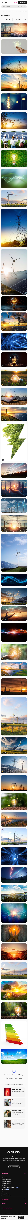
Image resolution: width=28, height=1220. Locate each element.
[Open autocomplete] (3, 6)
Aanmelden (23, 2)
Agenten (5, 1189)
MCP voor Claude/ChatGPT (10, 1187)
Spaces (3, 1176)
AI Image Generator (6, 1179)
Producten (5, 1173)
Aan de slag (5, 1199)
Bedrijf (3, 1203)
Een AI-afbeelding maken (8, 11)
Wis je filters (18, 1078)
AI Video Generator (6, 1181)
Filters (19, 19)
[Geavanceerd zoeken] (25, 19)
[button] (14, 1166)
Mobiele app (5, 1193)
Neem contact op (7, 1208)
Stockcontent (5, 1185)
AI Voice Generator (6, 1183)
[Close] (26, 1218)
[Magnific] (14, 1152)
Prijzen (15, 2)
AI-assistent (4, 1177)
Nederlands (14, 1166)
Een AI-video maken (22, 11)
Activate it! (21, 1217)
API (2, 1191)
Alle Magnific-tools (6, 1195)
